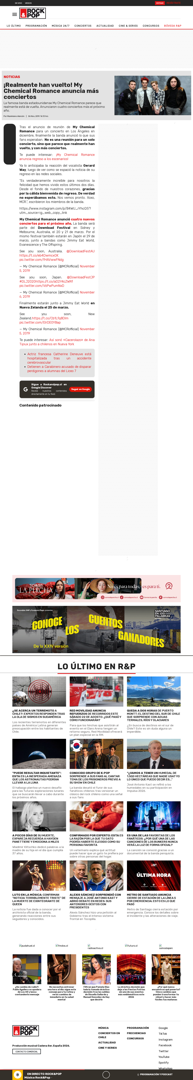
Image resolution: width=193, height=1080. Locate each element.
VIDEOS (28, 3)
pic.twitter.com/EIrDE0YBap (40, 322)
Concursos (151, 25)
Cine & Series (128, 25)
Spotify (163, 1062)
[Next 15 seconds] (113, 1074)
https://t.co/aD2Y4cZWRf (54, 281)
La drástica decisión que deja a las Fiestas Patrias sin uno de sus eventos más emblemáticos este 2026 (131, 992)
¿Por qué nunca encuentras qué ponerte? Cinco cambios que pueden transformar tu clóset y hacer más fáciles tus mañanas (166, 993)
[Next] (120, 1074)
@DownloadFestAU (80, 251)
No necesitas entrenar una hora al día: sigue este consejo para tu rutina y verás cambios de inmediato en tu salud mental (62, 993)
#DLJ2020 (27, 281)
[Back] (91, 1074)
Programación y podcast (156, 1074)
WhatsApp (165, 1068)
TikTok (162, 1034)
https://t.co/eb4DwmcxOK (39, 255)
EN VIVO (18, 3)
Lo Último (14, 25)
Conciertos (83, 25)
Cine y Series (107, 1047)
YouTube (163, 1057)
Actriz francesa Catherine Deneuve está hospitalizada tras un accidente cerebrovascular (59, 358)
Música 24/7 (61, 25)
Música (103, 1027)
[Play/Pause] (106, 1074)
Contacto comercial (27, 1051)
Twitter (163, 1051)
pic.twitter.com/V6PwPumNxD (41, 286)
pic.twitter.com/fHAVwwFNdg (41, 260)
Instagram (165, 1039)
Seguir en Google (80, 389)
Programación (36, 25)
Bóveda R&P (172, 25)
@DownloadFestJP (81, 277)
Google (163, 1028)
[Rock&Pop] (32, 13)
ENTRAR (159, 3)
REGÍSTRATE (174, 3)
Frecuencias (136, 1033)
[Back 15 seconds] (99, 1074)
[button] (42, 1069)
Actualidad (105, 25)
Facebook (165, 1045)
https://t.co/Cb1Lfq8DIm (50, 318)
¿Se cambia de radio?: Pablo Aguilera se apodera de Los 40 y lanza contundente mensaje (27, 991)
